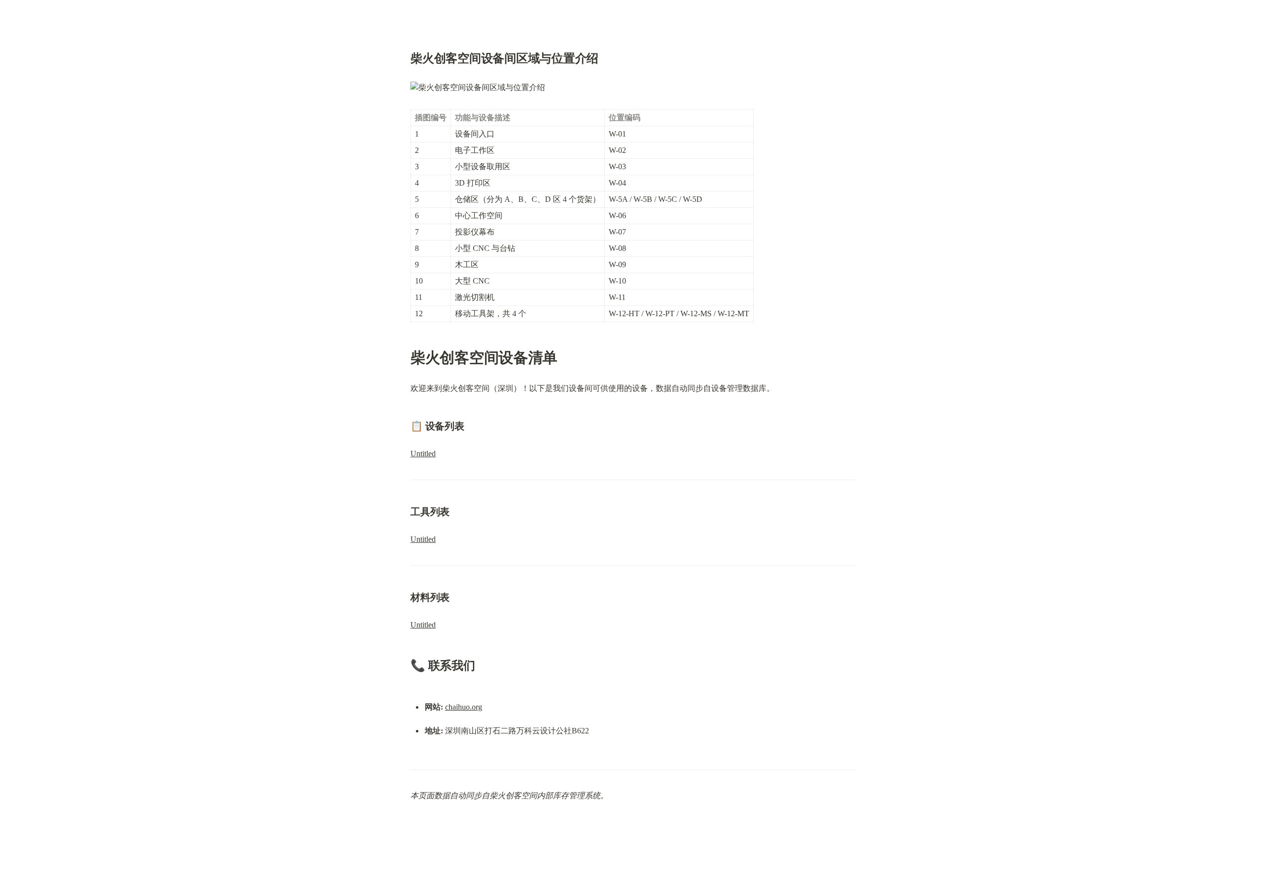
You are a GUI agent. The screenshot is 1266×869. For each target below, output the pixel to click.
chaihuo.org (463, 707)
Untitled (423, 453)
